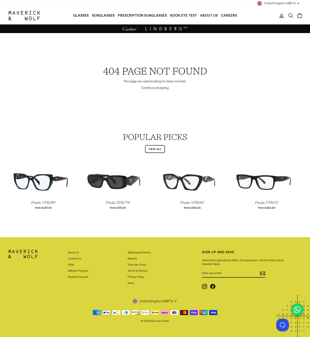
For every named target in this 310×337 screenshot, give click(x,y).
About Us (209, 15)
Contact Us (74, 258)
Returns (132, 258)
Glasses (81, 15)
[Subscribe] (262, 273)
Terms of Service (137, 270)
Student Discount (78, 276)
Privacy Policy (136, 276)
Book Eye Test (183, 15)
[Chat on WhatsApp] (297, 309)
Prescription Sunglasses (142, 15)
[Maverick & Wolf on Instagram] (204, 286)
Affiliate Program (78, 270)
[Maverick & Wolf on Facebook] (212, 286)
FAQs (71, 264)
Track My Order (137, 264)
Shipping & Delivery (139, 252)
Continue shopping (155, 88)
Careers (229, 15)
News (131, 282)
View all (155, 149)
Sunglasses (103, 15)
